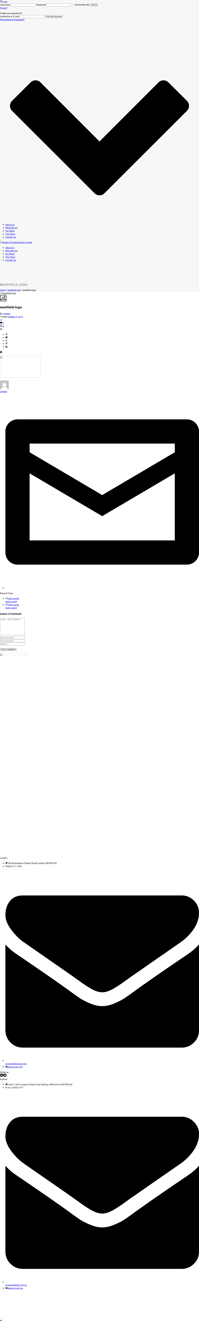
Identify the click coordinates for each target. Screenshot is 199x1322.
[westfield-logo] (0, 293)
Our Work (9, 230)
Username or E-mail (9, 16)
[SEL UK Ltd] (16, 242)
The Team (10, 234)
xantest (6, 313)
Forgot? (3, 7)
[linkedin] (1, 1076)
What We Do (11, 227)
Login (5, 1)
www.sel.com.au (15, 1288)
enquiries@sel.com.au (16, 1285)
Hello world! (11, 601)
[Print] (1, 352)
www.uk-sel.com (15, 1066)
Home (3, 290)
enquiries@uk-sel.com (16, 1063)
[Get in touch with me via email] (102, 587)
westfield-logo (14, 290)
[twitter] (4, 1076)
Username (5, 4)
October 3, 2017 (15, 316)
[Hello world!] (12, 598)
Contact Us (10, 237)
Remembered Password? (12, 19)
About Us (9, 224)
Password (41, 4)
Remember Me (82, 4)
